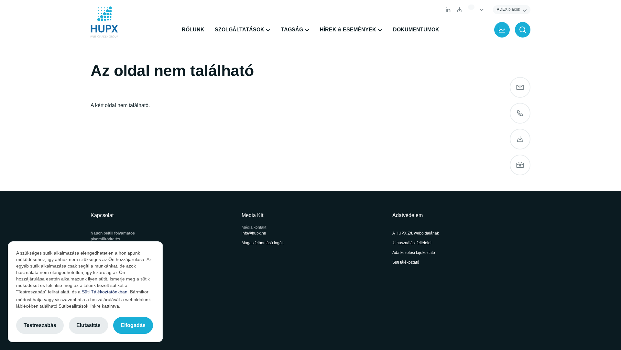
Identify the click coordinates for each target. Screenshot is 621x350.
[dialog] (85, 291)
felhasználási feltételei (411, 243)
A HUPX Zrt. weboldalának (416, 233)
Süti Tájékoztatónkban (104, 291)
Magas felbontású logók (263, 243)
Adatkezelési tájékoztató (413, 252)
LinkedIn (448, 9)
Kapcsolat (520, 113)
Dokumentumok (459, 9)
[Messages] (520, 87)
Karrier (520, 165)
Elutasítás (88, 325)
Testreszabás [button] (40, 325)
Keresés (522, 30)
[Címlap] (104, 22)
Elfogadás (133, 325)
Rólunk (193, 29)
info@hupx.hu (254, 233)
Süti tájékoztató (405, 262)
